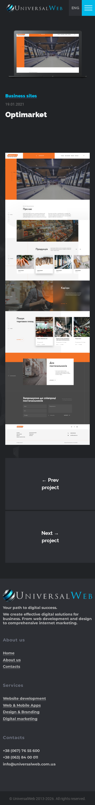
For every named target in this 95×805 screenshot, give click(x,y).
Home (9, 653)
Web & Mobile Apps (22, 705)
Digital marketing (20, 718)
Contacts (11, 666)
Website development (24, 698)
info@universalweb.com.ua (29, 763)
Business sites (21, 95)
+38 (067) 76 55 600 (21, 750)
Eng (75, 8)
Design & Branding (21, 711)
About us (12, 660)
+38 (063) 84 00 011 (20, 757)
